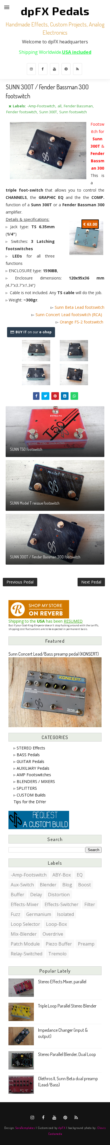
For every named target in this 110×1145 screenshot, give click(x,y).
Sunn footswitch (73, 111)
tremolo (57, 954)
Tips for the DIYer (30, 801)
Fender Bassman (78, 105)
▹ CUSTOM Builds (30, 795)
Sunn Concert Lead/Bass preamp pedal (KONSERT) (53, 654)
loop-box (56, 924)
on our (34, 332)
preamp (86, 944)
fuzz (15, 914)
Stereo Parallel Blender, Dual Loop (67, 1054)
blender (48, 885)
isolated (65, 914)
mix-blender (24, 934)
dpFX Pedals (55, 10)
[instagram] (31, 69)
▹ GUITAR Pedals (29, 761)
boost (84, 885)
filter (89, 904)
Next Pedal (91, 582)
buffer (17, 894)
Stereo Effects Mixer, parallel (62, 981)
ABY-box (61, 875)
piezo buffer (59, 944)
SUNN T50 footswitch (26, 449)
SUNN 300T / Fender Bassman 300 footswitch (45, 556)
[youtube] (54, 69)
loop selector (25, 924)
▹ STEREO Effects (29, 748)
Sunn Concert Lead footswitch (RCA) (69, 314)
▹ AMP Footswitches (32, 774)
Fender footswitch (21, 111)
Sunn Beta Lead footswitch (79, 307)
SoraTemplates (25, 1128)
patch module (25, 944)
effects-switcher (61, 904)
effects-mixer (25, 904)
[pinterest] (66, 69)
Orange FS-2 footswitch (81, 322)
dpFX (61, 1128)
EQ (80, 875)
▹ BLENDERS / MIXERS (34, 781)
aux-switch (22, 885)
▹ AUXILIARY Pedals (31, 768)
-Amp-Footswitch (41, 105)
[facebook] (42, 69)
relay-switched (26, 954)
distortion (59, 894)
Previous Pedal (20, 582)
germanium (38, 914)
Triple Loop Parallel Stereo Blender (67, 1006)
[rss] (77, 69)
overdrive (53, 934)
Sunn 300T (48, 111)
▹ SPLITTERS (25, 788)
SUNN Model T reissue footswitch (35, 503)
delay (36, 894)
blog (67, 885)
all (59, 105)
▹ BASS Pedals (27, 754)
